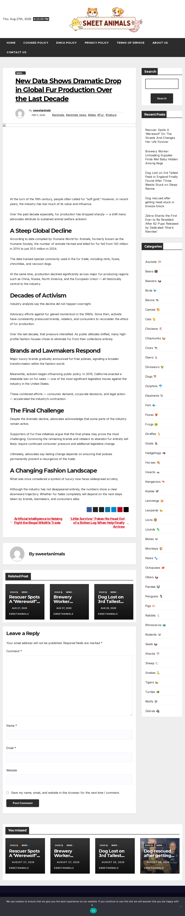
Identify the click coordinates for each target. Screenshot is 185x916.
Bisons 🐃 (152, 300)
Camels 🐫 (152, 309)
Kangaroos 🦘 (155, 481)
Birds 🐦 (151, 290)
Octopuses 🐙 (155, 567)
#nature (111, 115)
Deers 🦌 (151, 357)
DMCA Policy (66, 42)
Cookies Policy (35, 42)
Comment (14, 651)
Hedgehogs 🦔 (155, 453)
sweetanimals (42, 110)
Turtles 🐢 (152, 692)
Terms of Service (131, 42)
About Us (160, 42)
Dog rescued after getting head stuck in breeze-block (159, 202)
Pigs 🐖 (150, 606)
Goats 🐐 (151, 443)
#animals (58, 115)
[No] (180, 906)
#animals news (76, 115)
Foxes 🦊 (151, 415)
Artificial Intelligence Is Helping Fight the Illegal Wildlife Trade (38, 521)
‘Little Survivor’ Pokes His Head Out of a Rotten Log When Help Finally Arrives (97, 523)
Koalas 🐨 (152, 491)
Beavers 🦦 (153, 281)
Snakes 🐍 (152, 673)
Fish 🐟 (150, 405)
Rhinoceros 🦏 (155, 625)
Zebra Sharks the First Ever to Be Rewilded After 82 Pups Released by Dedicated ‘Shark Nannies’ (161, 223)
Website (11, 770)
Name (11, 725)
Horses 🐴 (152, 462)
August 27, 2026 (23, 862)
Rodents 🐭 (153, 634)
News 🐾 (20, 73)
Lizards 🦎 (152, 529)
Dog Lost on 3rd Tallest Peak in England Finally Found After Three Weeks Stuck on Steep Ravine (161, 180)
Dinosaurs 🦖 (154, 367)
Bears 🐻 (151, 271)
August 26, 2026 (113, 862)
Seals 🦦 (151, 644)
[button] (181, 47)
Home (11, 42)
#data (92, 115)
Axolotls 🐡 (153, 262)
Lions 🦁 (151, 520)
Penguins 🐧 (154, 596)
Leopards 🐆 (154, 510)
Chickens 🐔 (154, 329)
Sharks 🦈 (152, 653)
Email (11, 748)
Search (150, 72)
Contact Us (16, 52)
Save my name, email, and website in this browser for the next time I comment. (65, 792)
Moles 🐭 (151, 539)
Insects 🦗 (152, 472)
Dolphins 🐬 (153, 386)
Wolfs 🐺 (151, 701)
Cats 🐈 (150, 319)
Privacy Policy (97, 42)
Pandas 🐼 (152, 587)
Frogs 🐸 (151, 424)
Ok (93, 910)
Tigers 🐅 (152, 682)
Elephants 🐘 (154, 395)
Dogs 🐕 (14, 592)
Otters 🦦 (151, 577)
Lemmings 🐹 (154, 501)
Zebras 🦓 (152, 711)
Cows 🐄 (151, 348)
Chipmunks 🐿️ (155, 338)
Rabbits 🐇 (152, 615)
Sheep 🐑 (152, 663)
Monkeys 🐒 (154, 548)
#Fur (100, 115)
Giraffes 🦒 (153, 434)
